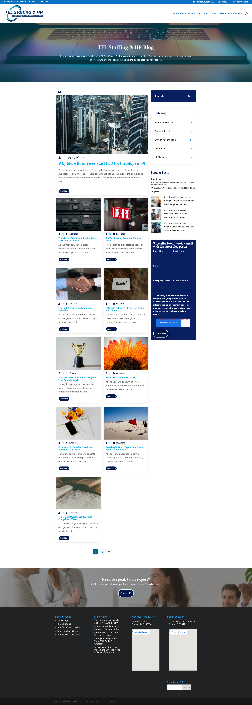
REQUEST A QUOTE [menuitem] (240, 2)
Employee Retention (165, 139)
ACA (181, 182)
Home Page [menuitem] (62, 620)
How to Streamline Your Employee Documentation (107, 627)
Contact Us (126, 593)
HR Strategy (161, 157)
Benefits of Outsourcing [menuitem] (68, 627)
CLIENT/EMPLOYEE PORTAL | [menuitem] (204, 2)
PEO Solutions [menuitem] (64, 623)
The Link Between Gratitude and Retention (75, 309)
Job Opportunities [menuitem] (207, 13)
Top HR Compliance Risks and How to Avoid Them (106, 621)
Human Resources (164, 122)
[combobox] (173, 96)
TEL (64, 157)
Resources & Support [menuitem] (230, 13)
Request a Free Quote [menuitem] (67, 631)
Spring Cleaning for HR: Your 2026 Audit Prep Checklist (105, 641)
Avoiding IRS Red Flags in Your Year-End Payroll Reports (124, 448)
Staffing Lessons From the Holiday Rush (123, 239)
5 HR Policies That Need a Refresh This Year (106, 633)
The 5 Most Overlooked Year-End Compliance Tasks (75, 518)
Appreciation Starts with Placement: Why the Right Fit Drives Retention (107, 650)
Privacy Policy (61, 701)
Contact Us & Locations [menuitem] (68, 634)
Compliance (161, 148)
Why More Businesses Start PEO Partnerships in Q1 (101, 163)
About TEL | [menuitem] (223, 2)
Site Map (72, 701)
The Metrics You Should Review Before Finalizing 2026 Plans (78, 239)
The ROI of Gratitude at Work (120, 377)
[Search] (189, 96)
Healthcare (165, 182)
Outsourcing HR (163, 131)
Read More (64, 191)
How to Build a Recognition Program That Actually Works (77, 379)
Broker (184, 210)
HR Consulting (175, 182)
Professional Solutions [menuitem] (182, 13)
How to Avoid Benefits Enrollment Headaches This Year (75, 448)
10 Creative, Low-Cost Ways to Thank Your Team (125, 309)
